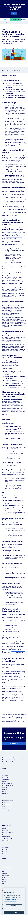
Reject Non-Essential (14, 909)
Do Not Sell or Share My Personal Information (14, 904)
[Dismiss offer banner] (24, 2)
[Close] (23, 889)
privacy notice (12, 901)
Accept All (14, 912)
